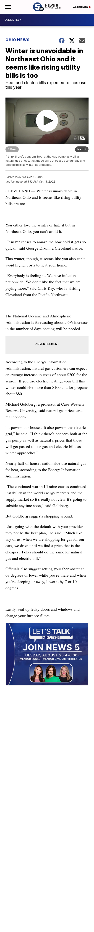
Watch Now (81, 7)
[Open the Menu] (7, 7)
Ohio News (17, 40)
